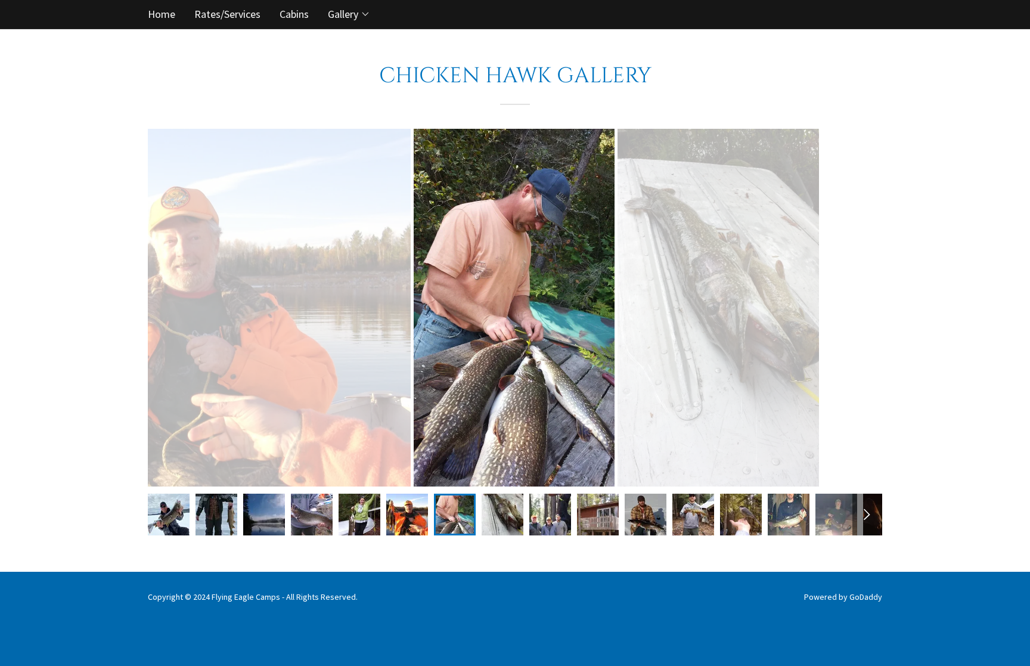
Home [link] (161, 14)
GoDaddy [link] (865, 596)
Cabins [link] (294, 14)
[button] (349, 14)
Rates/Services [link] (227, 14)
